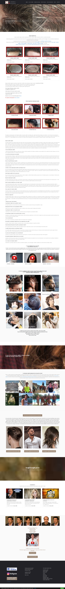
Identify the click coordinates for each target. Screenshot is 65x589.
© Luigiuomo (9, 581)
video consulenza (17, 97)
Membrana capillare (40, 43)
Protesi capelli (53, 42)
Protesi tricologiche (24, 43)
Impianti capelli (29, 43)
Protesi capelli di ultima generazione (34, 44)
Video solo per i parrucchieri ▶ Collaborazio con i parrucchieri (32, 415)
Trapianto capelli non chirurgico (20, 44)
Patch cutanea (35, 43)
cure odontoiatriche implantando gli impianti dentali (29, 376)
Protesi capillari (37, 42)
